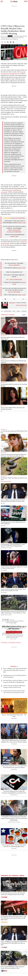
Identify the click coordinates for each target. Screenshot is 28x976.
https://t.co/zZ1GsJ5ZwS (14, 230)
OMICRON (24, 311)
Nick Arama (4, 36)
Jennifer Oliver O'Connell (6, 547)
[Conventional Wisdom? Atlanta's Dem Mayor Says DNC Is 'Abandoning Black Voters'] (14, 836)
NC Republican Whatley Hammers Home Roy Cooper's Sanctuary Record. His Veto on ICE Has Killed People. (14, 818)
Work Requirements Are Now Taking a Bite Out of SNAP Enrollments (13, 522)
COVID (18, 311)
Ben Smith (3, 503)
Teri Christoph (4, 570)
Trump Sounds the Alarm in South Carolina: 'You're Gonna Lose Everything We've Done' (13, 589)
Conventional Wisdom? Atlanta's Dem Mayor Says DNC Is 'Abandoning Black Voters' (14, 845)
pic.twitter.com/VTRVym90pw (18, 218)
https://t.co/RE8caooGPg (16, 279)
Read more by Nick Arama (21, 305)
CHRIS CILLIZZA (7, 311)
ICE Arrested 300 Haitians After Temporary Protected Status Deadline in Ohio (12, 967)
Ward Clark (3, 525)
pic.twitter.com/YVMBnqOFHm (14, 231)
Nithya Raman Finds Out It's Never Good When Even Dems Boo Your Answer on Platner (14, 766)
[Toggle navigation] (2, 1)
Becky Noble (14, 769)
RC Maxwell (14, 743)
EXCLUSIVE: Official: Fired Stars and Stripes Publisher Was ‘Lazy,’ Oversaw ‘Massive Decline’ (14, 741)
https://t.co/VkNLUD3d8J (14, 292)
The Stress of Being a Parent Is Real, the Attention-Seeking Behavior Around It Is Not (14, 792)
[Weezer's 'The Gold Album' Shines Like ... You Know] (14, 705)
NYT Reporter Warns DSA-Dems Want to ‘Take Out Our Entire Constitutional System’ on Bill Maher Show (13, 917)
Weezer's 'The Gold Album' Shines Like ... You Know (14, 715)
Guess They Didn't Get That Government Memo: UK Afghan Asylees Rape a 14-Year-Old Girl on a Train (13, 612)
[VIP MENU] (25, 1)
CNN (14, 311)
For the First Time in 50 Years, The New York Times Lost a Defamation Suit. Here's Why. (13, 893)
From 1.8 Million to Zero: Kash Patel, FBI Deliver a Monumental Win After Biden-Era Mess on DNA (13, 500)
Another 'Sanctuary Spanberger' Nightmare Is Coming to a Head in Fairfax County (14, 567)
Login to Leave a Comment (14, 632)
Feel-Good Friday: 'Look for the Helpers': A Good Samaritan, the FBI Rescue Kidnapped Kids (13, 545)
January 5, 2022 (22, 222)
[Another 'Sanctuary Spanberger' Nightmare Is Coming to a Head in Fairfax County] (14, 557)
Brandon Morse (14, 794)
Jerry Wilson (14, 718)
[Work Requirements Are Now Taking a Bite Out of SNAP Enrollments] (14, 513)
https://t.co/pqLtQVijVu (14, 265)
